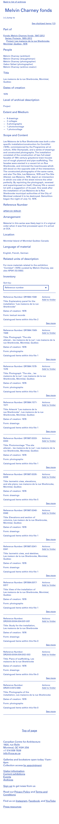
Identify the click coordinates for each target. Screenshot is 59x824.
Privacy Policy (22, 792)
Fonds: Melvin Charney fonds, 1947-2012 (24, 36)
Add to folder (49, 300)
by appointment (32, 765)
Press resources (12, 807)
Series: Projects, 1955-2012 (18, 38)
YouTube (51, 801)
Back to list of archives (14, 2)
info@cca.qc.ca (11, 753)
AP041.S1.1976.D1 (12, 211)
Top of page (29, 731)
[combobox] (26, 288)
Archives (8, 780)
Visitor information (14, 771)
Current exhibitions (14, 774)
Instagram (21, 801)
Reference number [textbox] (14, 288)
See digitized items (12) (44, 24)
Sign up (7, 786)
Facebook (34, 801)
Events (7, 777)
